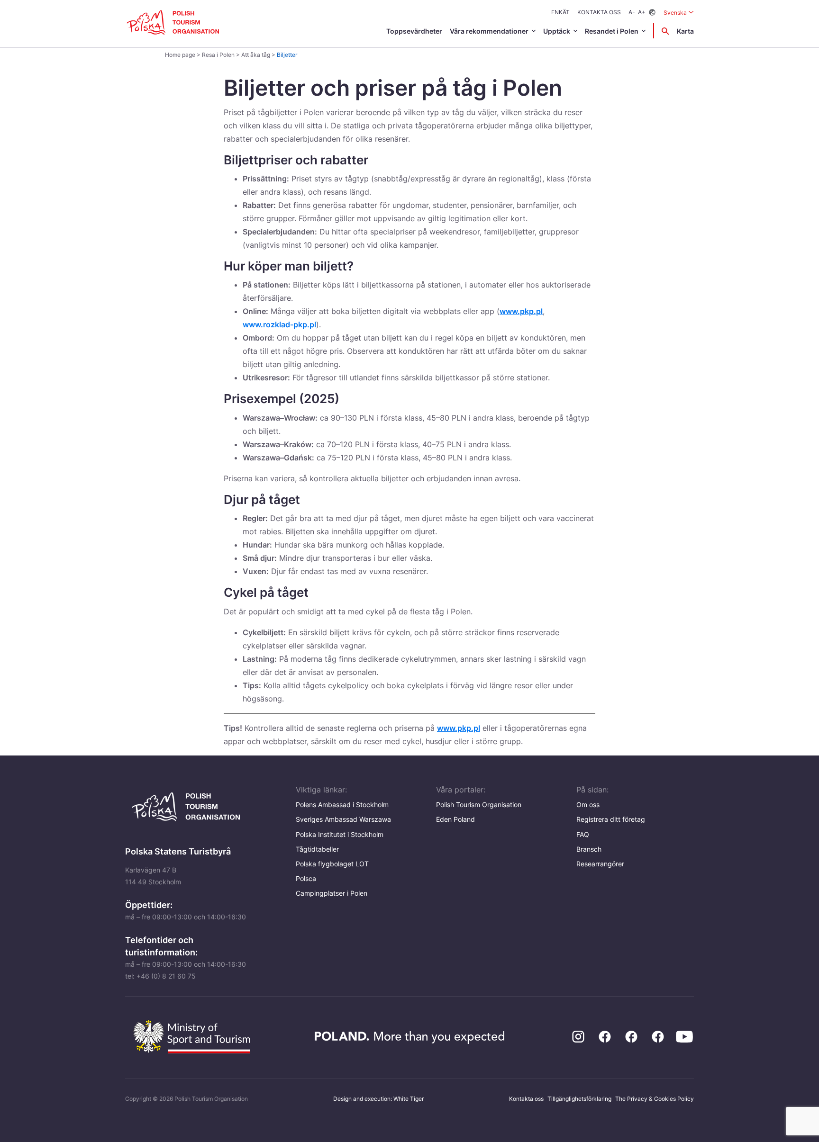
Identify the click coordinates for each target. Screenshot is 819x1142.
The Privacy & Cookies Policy (654, 1098)
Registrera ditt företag (610, 819)
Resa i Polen (218, 54)
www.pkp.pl (521, 311)
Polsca (306, 878)
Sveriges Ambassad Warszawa (343, 819)
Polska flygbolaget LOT (332, 864)
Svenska (679, 12)
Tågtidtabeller (317, 849)
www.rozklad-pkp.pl (279, 324)
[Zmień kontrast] (652, 13)
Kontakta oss (599, 12)
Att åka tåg (255, 54)
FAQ (582, 834)
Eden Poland (455, 819)
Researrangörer (600, 864)
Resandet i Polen (611, 31)
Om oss (588, 804)
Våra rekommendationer (489, 31)
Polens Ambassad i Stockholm (342, 804)
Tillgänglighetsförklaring (579, 1098)
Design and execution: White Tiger (378, 1098)
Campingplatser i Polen (331, 893)
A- (631, 12)
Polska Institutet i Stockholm (339, 834)
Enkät (560, 12)
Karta (685, 31)
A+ (642, 12)
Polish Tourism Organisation (478, 804)
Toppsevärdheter (414, 31)
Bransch (588, 849)
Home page (180, 54)
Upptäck (556, 31)
